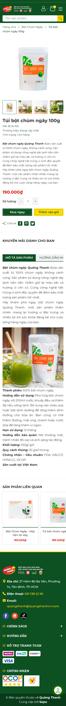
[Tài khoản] (43, 8)
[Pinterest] (26, 223)
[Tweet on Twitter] (32, 223)
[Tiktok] (24, 616)
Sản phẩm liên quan (22, 487)
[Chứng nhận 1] (12, 680)
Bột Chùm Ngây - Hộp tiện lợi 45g (20, 533)
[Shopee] (15, 616)
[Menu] (60, 8)
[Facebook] (6, 616)
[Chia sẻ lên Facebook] (20, 223)
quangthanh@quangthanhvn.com (33, 606)
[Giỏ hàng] (53, 8)
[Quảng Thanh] (23, 569)
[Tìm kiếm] (60, 18)
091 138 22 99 (34, 594)
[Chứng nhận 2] (31, 680)
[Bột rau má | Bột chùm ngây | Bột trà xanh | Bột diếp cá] (17, 8)
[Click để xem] (33, 68)
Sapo (43, 702)
